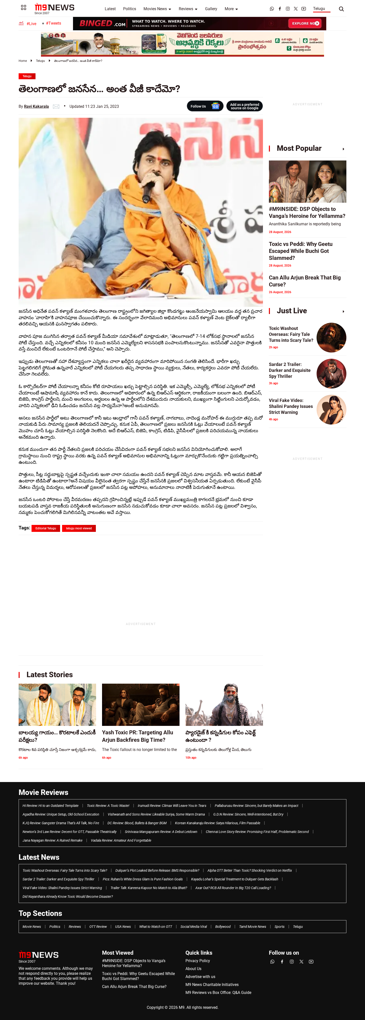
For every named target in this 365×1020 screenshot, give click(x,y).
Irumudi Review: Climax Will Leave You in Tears (172, 806)
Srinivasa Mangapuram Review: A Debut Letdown (161, 832)
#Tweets (53, 23)
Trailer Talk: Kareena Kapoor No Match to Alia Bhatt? (148, 888)
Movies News (155, 8)
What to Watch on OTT (155, 927)
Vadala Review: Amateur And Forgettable (121, 840)
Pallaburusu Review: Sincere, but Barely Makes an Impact (256, 806)
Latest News (39, 857)
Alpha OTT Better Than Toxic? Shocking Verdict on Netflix (250, 870)
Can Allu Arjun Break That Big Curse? (134, 986)
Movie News (32, 927)
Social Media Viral (194, 927)
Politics (129, 8)
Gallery (211, 8)
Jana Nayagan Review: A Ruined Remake (52, 840)
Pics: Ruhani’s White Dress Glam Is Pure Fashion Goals (143, 879)
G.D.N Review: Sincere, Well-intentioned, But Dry (248, 814)
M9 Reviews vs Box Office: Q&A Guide (218, 992)
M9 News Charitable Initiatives (212, 984)
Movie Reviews (43, 792)
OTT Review (98, 927)
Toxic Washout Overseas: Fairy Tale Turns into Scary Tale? (65, 870)
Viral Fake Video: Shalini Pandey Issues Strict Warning (62, 888)
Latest (110, 8)
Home (23, 61)
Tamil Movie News (252, 927)
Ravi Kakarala (36, 106)
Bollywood (223, 927)
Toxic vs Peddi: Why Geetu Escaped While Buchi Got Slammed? (138, 976)
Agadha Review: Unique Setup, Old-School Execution (61, 814)
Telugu (319, 8)
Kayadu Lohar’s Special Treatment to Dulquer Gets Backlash (234, 879)
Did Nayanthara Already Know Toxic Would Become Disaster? (68, 897)
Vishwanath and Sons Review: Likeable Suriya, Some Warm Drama (156, 814)
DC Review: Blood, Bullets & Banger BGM (137, 823)
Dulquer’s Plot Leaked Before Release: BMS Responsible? (157, 870)
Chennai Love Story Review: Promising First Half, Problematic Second (257, 832)
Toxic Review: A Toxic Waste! (108, 806)
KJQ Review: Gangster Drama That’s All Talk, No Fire (61, 823)
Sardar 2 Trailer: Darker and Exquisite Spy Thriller (58, 879)
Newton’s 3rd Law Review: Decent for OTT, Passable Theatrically (69, 832)
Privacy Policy (197, 960)
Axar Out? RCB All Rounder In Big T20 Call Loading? (233, 888)
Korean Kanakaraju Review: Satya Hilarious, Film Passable (217, 823)
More (229, 8)
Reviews (186, 8)
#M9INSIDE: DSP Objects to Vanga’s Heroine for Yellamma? (133, 963)
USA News (123, 927)
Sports (280, 927)
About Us (193, 968)
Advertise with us (200, 976)
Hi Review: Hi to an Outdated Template (50, 806)
